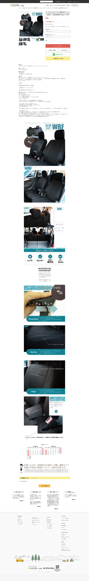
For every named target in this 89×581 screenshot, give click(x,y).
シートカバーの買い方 (65, 518)
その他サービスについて (65, 536)
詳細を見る (21, 500)
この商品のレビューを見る (58, 58)
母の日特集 (48, 521)
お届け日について (49, 34)
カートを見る (63, 529)
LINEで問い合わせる (59, 54)
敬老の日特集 (49, 519)
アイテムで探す (20, 523)
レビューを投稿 (44, 485)
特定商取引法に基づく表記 (65, 550)
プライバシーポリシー (65, 548)
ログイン (62, 527)
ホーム (20, 7)
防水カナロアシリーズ (35, 520)
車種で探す (19, 519)
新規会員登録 (63, 525)
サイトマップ (63, 546)
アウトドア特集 (49, 526)
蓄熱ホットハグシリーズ (36, 522)
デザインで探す (20, 521)
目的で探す (63, 5)
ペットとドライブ (49, 523)
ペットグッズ (34, 524)
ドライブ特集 (49, 528)
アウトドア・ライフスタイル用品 (55, 5)
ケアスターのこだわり (65, 520)
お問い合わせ (75, 5)
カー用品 (47, 5)
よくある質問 (63, 538)
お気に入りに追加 (52, 50)
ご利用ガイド (68, 5)
